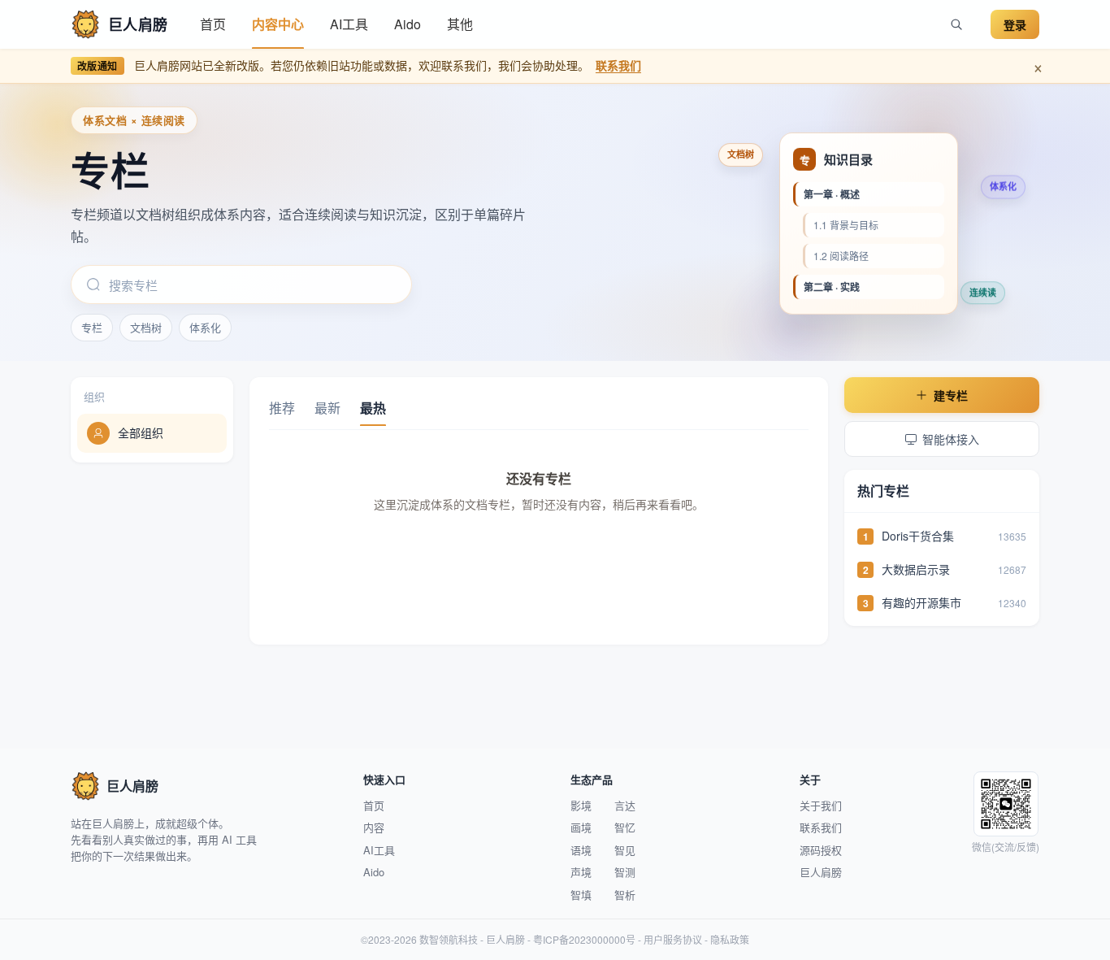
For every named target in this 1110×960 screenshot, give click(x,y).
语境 (581, 850)
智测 (624, 872)
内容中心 (278, 24)
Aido (407, 24)
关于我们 (821, 805)
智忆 (624, 827)
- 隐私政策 (725, 939)
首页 (213, 24)
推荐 (282, 407)
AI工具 (349, 24)
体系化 (205, 327)
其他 (460, 24)
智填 (581, 894)
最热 (373, 407)
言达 (624, 805)
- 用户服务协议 (668, 939)
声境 (581, 872)
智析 (624, 894)
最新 (327, 407)
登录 (1015, 24)
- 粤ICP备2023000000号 (580, 939)
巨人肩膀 (821, 872)
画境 (581, 827)
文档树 (146, 327)
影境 (581, 805)
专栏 (91, 327)
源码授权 (821, 850)
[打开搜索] (956, 24)
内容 (373, 827)
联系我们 (618, 65)
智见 (624, 850)
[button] (278, 24)
